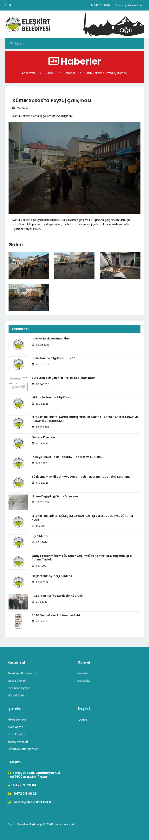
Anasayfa (29, 73)
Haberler (69, 73)
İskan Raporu (16, 734)
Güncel (49, 73)
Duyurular (83, 681)
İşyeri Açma (15, 727)
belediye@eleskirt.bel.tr (32, 802)
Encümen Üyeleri (19, 688)
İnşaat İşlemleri (18, 742)
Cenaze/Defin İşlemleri (23, 749)
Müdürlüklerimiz (18, 695)
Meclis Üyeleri (17, 681)
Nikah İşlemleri (17, 720)
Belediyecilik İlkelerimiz (22, 673)
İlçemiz (82, 720)
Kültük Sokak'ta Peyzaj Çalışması (105, 73)
